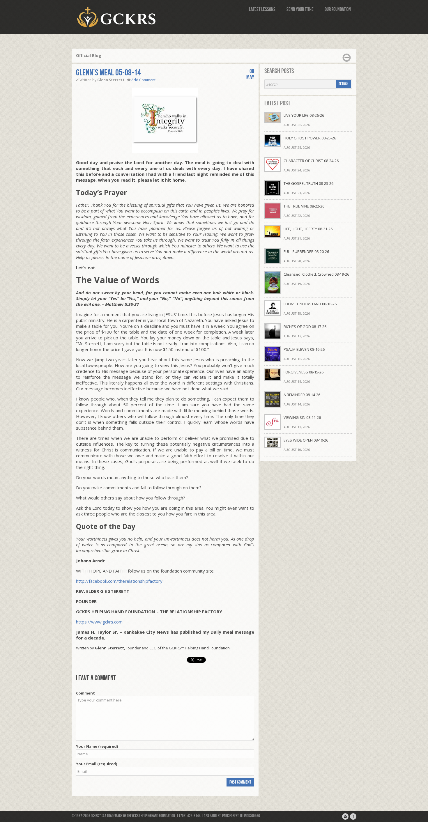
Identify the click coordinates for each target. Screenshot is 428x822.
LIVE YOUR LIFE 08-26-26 (304, 115)
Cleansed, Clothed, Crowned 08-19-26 (316, 274)
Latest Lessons (262, 9)
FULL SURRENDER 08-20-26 (306, 251)
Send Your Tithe (300, 9)
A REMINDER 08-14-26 (302, 394)
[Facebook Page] (353, 816)
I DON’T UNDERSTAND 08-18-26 (310, 304)
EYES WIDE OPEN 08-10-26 (306, 440)
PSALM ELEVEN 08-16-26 (304, 349)
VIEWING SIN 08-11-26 (302, 417)
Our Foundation (338, 9)
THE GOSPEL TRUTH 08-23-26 (308, 183)
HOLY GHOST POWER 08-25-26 (310, 138)
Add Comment (143, 79)
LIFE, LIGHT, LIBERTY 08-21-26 (308, 228)
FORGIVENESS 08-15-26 (303, 372)
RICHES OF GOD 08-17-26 (305, 326)
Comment (85, 693)
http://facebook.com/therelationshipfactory (119, 581)
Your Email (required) (96, 763)
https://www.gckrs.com (99, 622)
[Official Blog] (345, 816)
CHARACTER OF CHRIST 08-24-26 (311, 160)
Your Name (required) (97, 746)
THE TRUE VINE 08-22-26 (304, 206)
